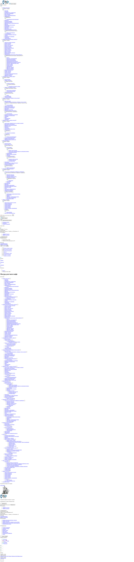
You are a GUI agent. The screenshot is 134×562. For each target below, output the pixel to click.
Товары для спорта (8, 80)
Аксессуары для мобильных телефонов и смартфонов (14, 171)
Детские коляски (8, 206)
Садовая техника (8, 468)
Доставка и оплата (6, 222)
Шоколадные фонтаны (11, 32)
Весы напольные (8, 101)
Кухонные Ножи (12, 443)
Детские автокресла (8, 203)
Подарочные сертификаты (7, 533)
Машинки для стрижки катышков (11, 125)
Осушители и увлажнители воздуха (11, 433)
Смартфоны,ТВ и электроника (8, 168)
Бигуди (8, 57)
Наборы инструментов (11, 167)
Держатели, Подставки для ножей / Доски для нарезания (19, 442)
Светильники (7, 372)
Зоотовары (6, 461)
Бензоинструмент (8, 143)
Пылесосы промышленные (9, 163)
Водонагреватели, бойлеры (9, 424)
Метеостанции (7, 431)
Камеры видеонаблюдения (11, 136)
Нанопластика (7, 53)
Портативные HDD (10, 198)
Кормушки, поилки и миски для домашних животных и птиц (18, 463)
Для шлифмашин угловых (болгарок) (11, 162)
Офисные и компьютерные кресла (13, 196)
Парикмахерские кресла (9, 69)
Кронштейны (9, 194)
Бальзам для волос (8, 43)
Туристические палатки (11, 91)
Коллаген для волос (8, 47)
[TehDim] (3, 497)
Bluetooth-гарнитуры (10, 174)
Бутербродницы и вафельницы (10, 12)
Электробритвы (7, 118)
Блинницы (6, 11)
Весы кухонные (7, 14)
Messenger (5, 543)
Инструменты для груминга (10, 124)
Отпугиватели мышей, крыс (10, 467)
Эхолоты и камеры (8, 97)
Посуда (4, 270)
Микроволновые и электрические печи (12, 23)
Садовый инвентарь (12, 160)
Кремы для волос (8, 312)
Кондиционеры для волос (9, 311)
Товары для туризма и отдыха (10, 87)
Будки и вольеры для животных (12, 462)
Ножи (8, 95)
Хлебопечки (7, 37)
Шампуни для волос (8, 75)
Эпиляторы (7, 119)
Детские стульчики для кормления (11, 208)
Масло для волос (8, 51)
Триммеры (6, 116)
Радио (6, 188)
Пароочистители (8, 126)
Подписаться (13, 504)
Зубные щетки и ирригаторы (10, 106)
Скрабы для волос (8, 71)
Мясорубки (7, 27)
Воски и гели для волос (9, 45)
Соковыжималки (8, 33)
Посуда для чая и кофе (9, 453)
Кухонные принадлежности (9, 435)
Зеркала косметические (9, 353)
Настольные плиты (8, 28)
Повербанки (9, 181)
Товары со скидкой (7, 255)
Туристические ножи (8, 92)
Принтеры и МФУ (8, 187)
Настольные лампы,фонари (9, 185)
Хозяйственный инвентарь (9, 138)
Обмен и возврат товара (8, 248)
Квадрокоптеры (7, 183)
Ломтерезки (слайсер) (8, 22)
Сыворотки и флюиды (9, 74)
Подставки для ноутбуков (11, 197)
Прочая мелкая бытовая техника (10, 29)
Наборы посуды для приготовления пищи (14, 449)
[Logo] (6, 3)
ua (1, 220)
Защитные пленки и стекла (11, 176)
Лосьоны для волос (8, 49)
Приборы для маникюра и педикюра (11, 114)
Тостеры (6, 35)
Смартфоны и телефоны (9, 414)
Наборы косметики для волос (10, 52)
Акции (4, 534)
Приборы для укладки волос (10, 115)
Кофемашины (7, 16)
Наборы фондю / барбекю (9, 438)
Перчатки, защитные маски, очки (13, 63)
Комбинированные (10, 428)
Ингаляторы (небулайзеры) (9, 107)
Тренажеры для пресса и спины (14, 86)
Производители (5, 532)
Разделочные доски (10, 446)
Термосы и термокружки (9, 457)
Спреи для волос (8, 72)
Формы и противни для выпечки (10, 459)
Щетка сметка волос (10, 330)
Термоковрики (9, 66)
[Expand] (10, 278)
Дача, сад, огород (6, 460)
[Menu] (1, 3)
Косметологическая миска (11, 60)
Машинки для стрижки (9, 109)
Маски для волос (8, 50)
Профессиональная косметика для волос (10, 39)
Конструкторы (9, 212)
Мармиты (6, 437)
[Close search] (1, 215)
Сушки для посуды (8, 456)
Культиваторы (9, 153)
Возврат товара (5, 530)
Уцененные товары (6, 481)
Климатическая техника (7, 422)
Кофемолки (7, 20)
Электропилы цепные (13, 152)
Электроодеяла (9, 113)
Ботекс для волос (8, 44)
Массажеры (7, 108)
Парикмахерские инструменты (12, 61)
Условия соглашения (6, 527)
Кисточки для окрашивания (12, 58)
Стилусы (8, 182)
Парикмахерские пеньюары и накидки (14, 62)
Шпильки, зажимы (10, 329)
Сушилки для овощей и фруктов (10, 34)
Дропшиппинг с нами (8, 253)
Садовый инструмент (10, 156)
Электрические (9, 430)
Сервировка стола (8, 454)
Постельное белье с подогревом (10, 110)
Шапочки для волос (10, 67)
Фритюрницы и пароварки (9, 36)
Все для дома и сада (8, 144)
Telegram (5, 539)
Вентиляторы (7, 423)
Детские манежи (8, 207)
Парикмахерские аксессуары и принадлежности (13, 54)
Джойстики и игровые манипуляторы (13, 193)
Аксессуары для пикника (11, 90)
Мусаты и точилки (12, 444)
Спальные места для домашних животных (14, 464)
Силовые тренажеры (10, 83)
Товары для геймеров (8, 190)
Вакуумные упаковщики (9, 13)
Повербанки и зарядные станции (10, 186)
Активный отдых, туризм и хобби (9, 76)
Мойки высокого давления (11, 154)
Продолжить (2, 485)
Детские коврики (8, 205)
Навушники (11, 180)
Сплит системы (9, 426)
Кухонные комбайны (8, 21)
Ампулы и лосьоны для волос (10, 42)
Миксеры (6, 24)
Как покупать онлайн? (8, 249)
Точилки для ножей (8, 458)
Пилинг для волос (8, 70)
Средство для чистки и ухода (10, 128)
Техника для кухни (6, 7)
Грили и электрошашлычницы (10, 15)
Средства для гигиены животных (13, 465)
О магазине (5, 223)
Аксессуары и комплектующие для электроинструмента (19, 151)
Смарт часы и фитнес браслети (10, 189)
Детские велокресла (8, 204)
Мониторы (6, 184)
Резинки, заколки (10, 65)
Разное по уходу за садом (13, 159)
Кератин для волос (8, 46)
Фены (6, 117)
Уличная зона (7, 129)
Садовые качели (7, 469)
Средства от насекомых (11, 132)
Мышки (8, 195)
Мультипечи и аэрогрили (9, 26)
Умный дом (7, 133)
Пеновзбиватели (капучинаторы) (13, 19)
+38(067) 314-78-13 (6, 235)
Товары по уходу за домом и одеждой (9, 120)
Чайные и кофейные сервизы (12, 455)
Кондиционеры (7, 425)
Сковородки (9, 451)
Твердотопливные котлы (11, 429)
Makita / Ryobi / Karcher (13, 150)
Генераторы (7, 394)
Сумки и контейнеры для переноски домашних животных (17, 466)
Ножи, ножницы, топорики (9, 439)
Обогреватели (7, 432)
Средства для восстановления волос (11, 73)
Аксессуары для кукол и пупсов (10, 202)
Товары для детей (6, 199)
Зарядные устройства (10, 175)
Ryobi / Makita (9, 147)
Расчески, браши (10, 64)
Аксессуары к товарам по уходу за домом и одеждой (14, 123)
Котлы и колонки (8, 427)
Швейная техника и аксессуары (10, 139)
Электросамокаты (8, 96)
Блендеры (6, 10)
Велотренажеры (7, 79)
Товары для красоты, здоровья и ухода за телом (11, 98)
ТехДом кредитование (8, 250)
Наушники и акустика (11, 177)
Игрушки (6, 209)
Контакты (4, 529)
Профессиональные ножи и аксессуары (14, 441)
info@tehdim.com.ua (3, 243)
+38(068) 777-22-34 (6, 234)
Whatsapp (5, 542)
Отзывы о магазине (7, 254)
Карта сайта (5, 531)
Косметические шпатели (11, 59)
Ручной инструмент (8, 164)
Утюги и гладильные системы (10, 137)
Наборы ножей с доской (11, 440)
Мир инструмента (6, 140)
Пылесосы (6, 371)
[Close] (1, 5)
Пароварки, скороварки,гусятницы (13, 450)
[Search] (13, 215)
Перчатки (8, 155)
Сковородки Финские (13, 452)
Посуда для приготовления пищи (10, 447)
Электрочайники (8, 38)
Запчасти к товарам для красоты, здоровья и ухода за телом (15, 351)
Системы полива (12, 393)
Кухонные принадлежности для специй (12, 436)
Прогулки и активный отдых (10, 213)
